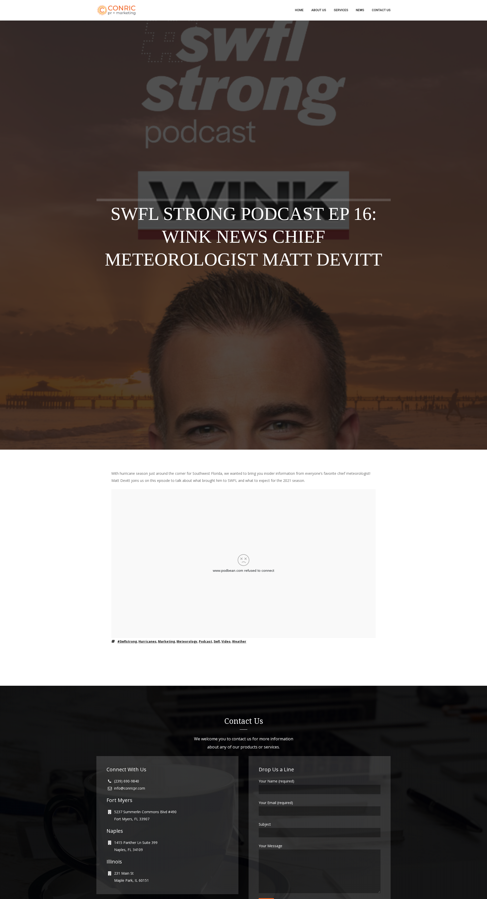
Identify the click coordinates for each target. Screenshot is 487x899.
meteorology (187, 641)
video (226, 641)
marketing (166, 641)
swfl (217, 641)
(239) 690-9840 (126, 781)
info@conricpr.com (129, 788)
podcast (205, 641)
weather (239, 641)
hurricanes (147, 641)
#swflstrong (127, 641)
